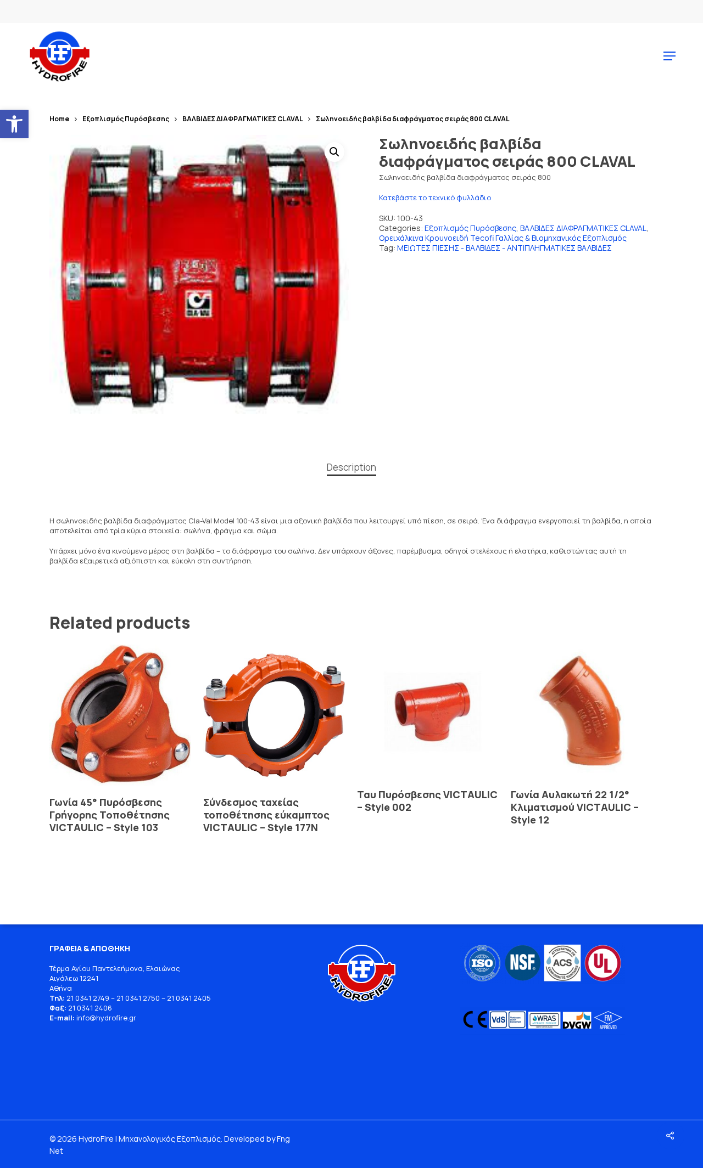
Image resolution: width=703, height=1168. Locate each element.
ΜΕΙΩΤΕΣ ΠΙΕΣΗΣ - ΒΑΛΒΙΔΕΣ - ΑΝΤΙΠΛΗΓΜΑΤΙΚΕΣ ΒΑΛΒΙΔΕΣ (504, 247)
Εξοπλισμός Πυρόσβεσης (125, 118)
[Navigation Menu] (669, 55)
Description (351, 467)
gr (132, 1018)
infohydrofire (102, 1018)
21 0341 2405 (189, 998)
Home (59, 118)
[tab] (351, 468)
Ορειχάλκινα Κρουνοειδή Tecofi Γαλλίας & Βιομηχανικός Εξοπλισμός (503, 238)
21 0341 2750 (138, 998)
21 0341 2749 (87, 998)
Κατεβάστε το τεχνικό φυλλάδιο (435, 197)
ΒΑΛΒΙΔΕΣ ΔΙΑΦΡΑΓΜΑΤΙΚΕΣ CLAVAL (242, 118)
